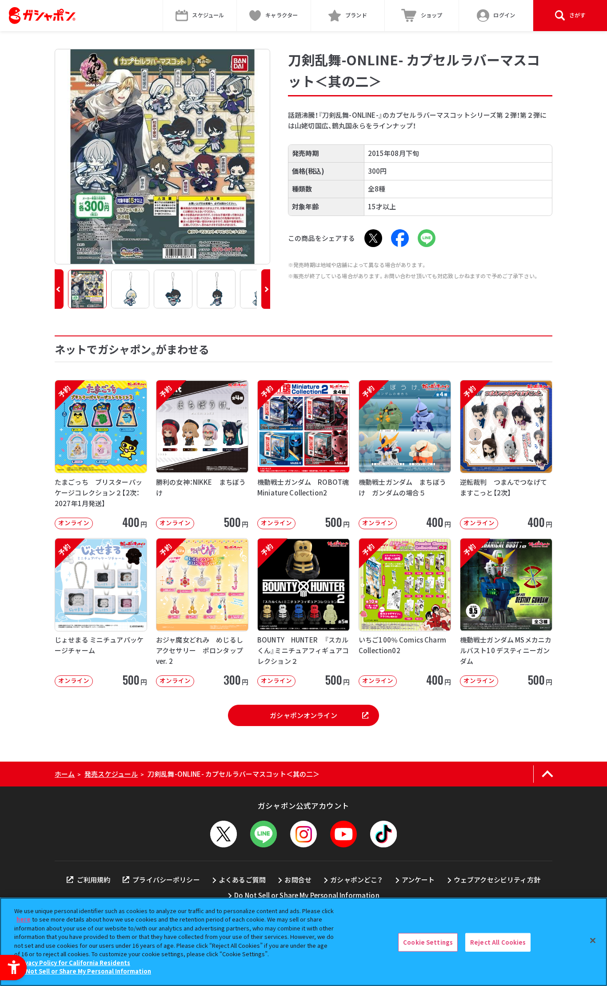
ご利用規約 (93, 879)
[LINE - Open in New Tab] (426, 238)
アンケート (418, 879)
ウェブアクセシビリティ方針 (497, 879)
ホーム (65, 773)
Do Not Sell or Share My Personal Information (306, 895)
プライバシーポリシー (166, 879)
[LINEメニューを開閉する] (263, 834)
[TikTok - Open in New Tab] (383, 834)
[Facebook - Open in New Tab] (400, 238)
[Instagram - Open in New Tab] (303, 834)
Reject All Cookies (498, 942)
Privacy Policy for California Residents (73, 962)
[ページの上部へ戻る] (547, 774)
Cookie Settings (428, 942)
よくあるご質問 (242, 879)
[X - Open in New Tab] (373, 238)
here (23, 919)
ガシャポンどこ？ (356, 879)
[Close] (593, 940)
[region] (303, 942)
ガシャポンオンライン (303, 715)
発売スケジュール (111, 773)
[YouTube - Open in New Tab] (343, 834)
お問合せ (297, 879)
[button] (59, 289)
